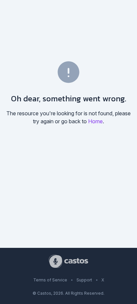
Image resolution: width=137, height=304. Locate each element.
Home (95, 121)
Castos (44, 293)
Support (84, 279)
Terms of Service (50, 279)
